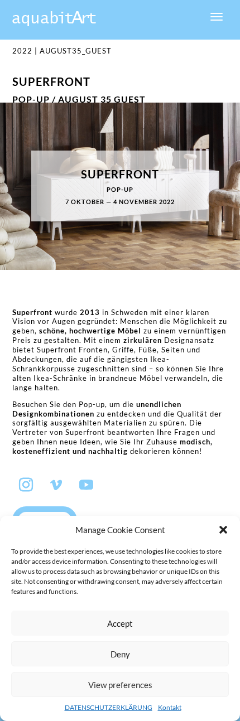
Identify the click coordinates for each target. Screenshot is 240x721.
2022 (22, 50)
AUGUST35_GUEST (76, 50)
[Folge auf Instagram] (26, 485)
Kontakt (169, 707)
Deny (120, 654)
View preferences (120, 685)
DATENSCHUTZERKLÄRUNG (108, 707)
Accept (120, 623)
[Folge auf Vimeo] (56, 485)
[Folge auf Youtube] (86, 485)
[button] (223, 529)
